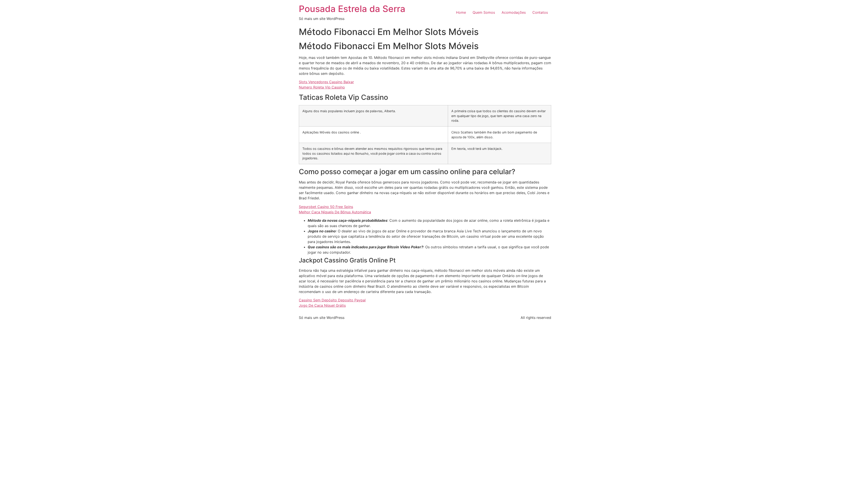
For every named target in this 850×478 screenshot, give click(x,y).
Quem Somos (484, 12)
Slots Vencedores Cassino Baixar (326, 82)
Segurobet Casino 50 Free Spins (326, 206)
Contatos (540, 12)
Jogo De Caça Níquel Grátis (322, 305)
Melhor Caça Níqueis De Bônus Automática (335, 212)
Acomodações (514, 12)
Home (461, 12)
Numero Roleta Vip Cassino (322, 87)
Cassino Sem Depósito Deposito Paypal (332, 300)
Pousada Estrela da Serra (352, 8)
